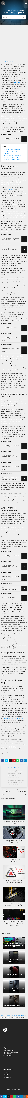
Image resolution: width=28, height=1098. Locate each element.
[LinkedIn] (21, 760)
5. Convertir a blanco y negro (12, 159)
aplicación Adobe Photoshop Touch (14, 718)
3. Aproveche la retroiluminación (12, 155)
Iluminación (17, 82)
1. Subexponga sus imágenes (12, 149)
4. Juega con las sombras (11, 157)
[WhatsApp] (17, 760)
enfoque (12, 189)
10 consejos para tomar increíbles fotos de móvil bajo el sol (7, 792)
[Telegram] (25, 760)
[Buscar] (23, 16)
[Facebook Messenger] (6, 760)
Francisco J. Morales (8, 61)
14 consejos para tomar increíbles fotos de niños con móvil (21, 792)
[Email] (24, 1096)
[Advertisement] (14, 41)
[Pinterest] (14, 760)
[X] (10, 760)
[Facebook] (2, 760)
